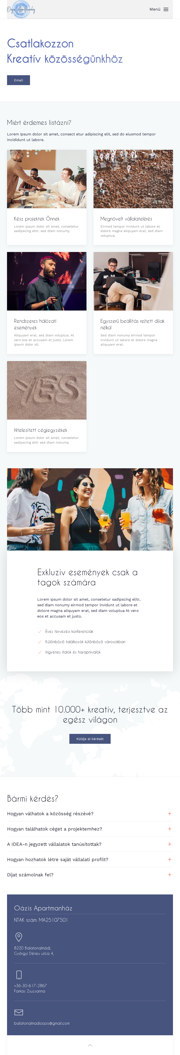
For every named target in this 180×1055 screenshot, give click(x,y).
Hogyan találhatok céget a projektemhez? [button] (54, 829)
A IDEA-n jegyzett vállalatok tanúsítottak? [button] (54, 844)
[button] (161, 9)
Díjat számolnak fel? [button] (30, 875)
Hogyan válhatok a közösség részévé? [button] (50, 813)
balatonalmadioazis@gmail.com (42, 1023)
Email (18, 80)
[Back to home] (21, 9)
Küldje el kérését (90, 739)
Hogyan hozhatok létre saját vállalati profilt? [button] (57, 859)
